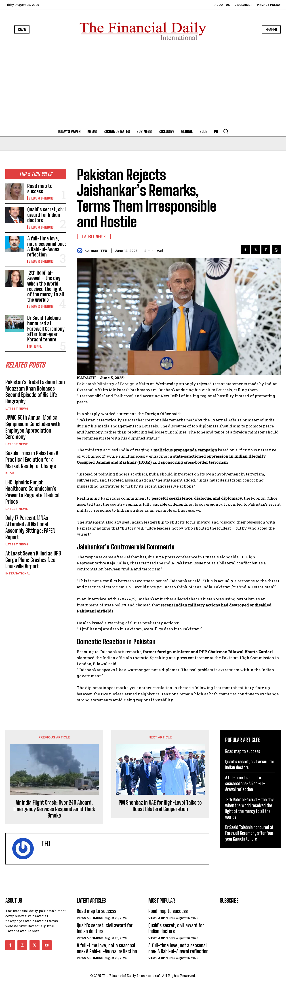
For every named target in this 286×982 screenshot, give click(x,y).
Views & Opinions (41, 198)
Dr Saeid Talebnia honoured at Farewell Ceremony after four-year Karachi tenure (46, 329)
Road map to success (40, 188)
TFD (103, 251)
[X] (255, 249)
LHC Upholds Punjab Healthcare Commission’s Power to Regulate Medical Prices (32, 492)
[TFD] (81, 250)
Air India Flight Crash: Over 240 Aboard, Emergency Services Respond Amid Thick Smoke (54, 809)
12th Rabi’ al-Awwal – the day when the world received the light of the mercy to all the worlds (45, 286)
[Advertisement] (143, 84)
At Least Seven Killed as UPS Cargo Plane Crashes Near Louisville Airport (33, 560)
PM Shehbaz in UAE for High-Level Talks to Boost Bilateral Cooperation (160, 805)
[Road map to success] (14, 191)
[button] (225, 131)
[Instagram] (22, 945)
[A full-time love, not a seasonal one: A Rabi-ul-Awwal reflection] (14, 244)
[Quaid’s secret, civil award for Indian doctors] (14, 215)
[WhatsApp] (276, 249)
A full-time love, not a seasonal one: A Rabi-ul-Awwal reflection (46, 247)
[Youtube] (47, 945)
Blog (9, 473)
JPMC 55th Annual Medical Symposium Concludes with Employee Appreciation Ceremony (32, 427)
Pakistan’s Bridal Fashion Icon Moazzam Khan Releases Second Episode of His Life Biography (35, 391)
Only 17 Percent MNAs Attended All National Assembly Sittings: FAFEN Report (30, 527)
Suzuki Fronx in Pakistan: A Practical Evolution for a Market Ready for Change (31, 459)
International (18, 573)
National (35, 346)
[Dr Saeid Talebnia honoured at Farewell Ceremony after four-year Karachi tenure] (14, 323)
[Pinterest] (265, 249)
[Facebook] (245, 249)
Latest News (16, 408)
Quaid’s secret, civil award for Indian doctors (46, 214)
